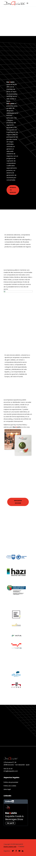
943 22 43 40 (8, 769)
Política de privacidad (11, 782)
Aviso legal (7, 789)
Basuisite (11, 813)
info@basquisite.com (11, 771)
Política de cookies (10, 786)
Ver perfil (10, 823)
